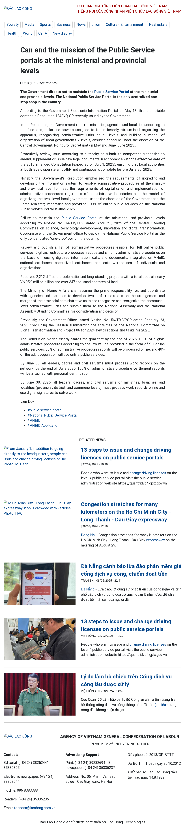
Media (29, 24)
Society (13, 24)
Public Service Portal (111, 92)
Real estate (158, 24)
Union (95, 24)
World (28, 33)
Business (64, 24)
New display (62, 33)
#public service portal (44, 410)
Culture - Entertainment (124, 24)
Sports (45, 24)
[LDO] (40, 456)
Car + (42, 33)
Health (12, 33)
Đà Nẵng (87, 589)
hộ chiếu (159, 705)
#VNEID (33, 420)
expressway (155, 540)
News (81, 24)
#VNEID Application (43, 425)
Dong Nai (88, 535)
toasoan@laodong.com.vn (34, 808)
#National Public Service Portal (52, 415)
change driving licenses (148, 473)
